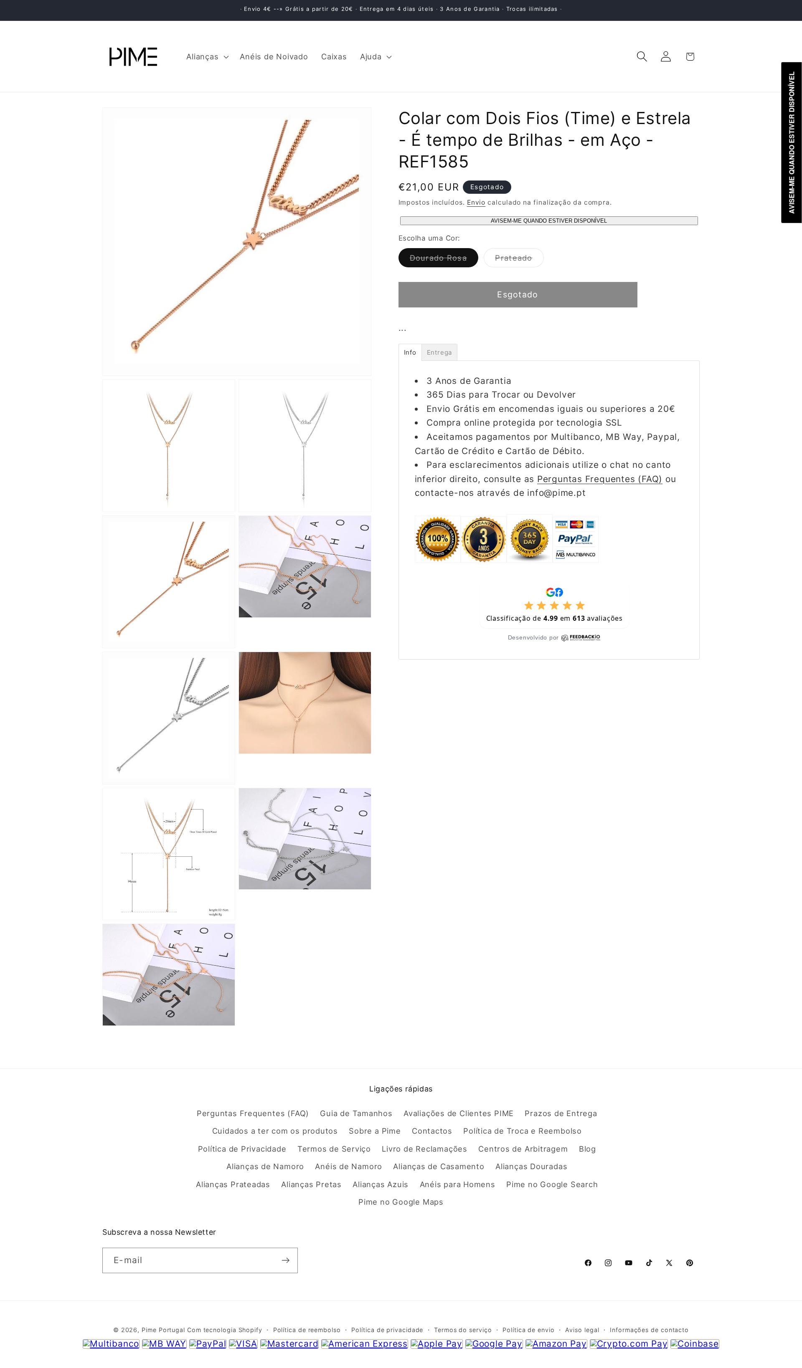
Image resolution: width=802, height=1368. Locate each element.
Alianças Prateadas (233, 1184)
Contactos (432, 1130)
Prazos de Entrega (561, 1113)
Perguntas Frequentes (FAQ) (599, 479)
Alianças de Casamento (438, 1166)
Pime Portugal (163, 1329)
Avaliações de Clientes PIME (459, 1113)
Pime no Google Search (552, 1184)
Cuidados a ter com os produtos (275, 1130)
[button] (206, 56)
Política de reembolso (307, 1329)
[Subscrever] (285, 1260)
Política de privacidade (387, 1329)
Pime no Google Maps (401, 1201)
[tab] (410, 352)
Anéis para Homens (457, 1184)
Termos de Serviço (334, 1148)
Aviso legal (582, 1329)
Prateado (519, 260)
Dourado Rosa (444, 260)
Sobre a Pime (375, 1130)
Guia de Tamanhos (356, 1113)
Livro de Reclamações (424, 1148)
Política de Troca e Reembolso (522, 1130)
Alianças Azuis (381, 1184)
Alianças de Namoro (265, 1166)
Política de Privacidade (242, 1148)
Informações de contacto (649, 1329)
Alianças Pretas (311, 1184)
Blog (587, 1148)
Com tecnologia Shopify (224, 1329)
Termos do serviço (463, 1329)
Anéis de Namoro (348, 1166)
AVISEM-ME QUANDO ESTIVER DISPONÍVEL (549, 221)
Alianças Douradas (531, 1166)
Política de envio (528, 1329)
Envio (476, 202)
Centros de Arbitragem (523, 1148)
